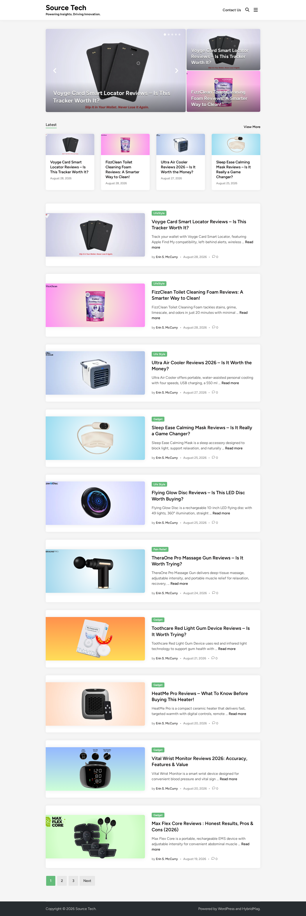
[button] (165, 34)
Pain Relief (160, 549)
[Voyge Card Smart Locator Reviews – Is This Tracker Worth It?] (116, 70)
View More (252, 127)
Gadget (158, 419)
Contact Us (232, 10)
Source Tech (66, 7)
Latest (51, 124)
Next (87, 881)
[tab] (51, 124)
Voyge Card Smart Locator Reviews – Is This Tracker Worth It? (69, 167)
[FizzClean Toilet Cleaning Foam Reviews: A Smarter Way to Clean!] (223, 91)
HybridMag (251, 909)
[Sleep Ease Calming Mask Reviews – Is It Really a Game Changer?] (236, 144)
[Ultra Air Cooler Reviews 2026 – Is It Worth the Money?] (180, 144)
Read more (230, 383)
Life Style (159, 354)
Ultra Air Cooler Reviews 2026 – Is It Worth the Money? (178, 167)
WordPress (226, 909)
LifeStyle (159, 213)
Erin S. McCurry (167, 257)
